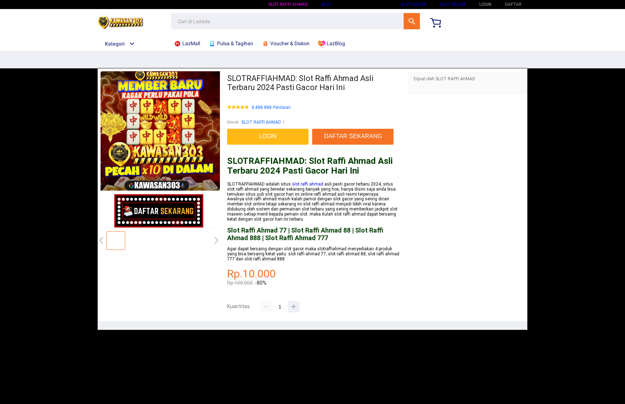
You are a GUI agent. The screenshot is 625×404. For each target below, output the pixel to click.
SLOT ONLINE (452, 4)
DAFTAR (513, 4)
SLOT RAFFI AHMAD (288, 4)
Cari (412, 21)
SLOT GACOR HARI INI (366, 4)
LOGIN (485, 4)
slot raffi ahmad (307, 184)
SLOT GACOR (413, 4)
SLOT (326, 4)
